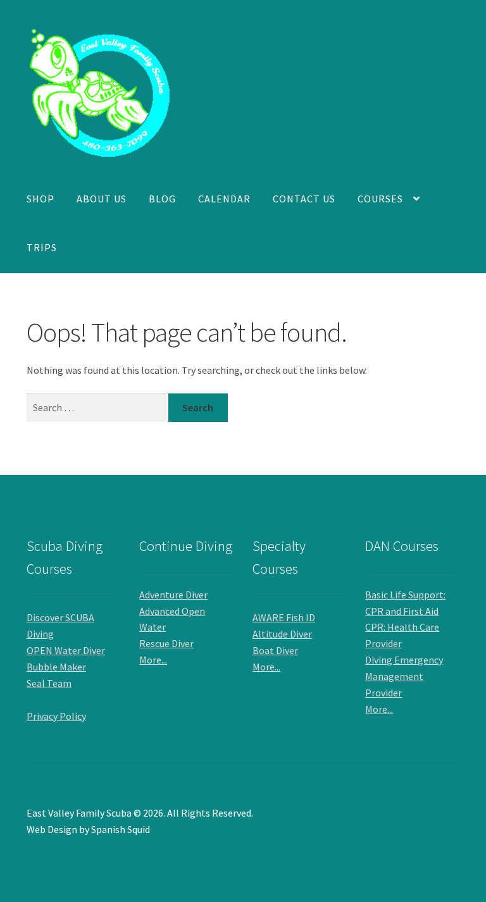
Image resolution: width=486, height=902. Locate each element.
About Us (102, 198)
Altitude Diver (282, 633)
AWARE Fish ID (283, 617)
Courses (380, 198)
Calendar (224, 198)
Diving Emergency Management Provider (404, 676)
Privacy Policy (56, 716)
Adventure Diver (173, 594)
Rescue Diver (166, 643)
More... (153, 659)
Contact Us (304, 198)
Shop (40, 198)
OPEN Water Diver (66, 650)
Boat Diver (275, 650)
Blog (162, 198)
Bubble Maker (56, 666)
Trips (42, 247)
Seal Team (49, 683)
